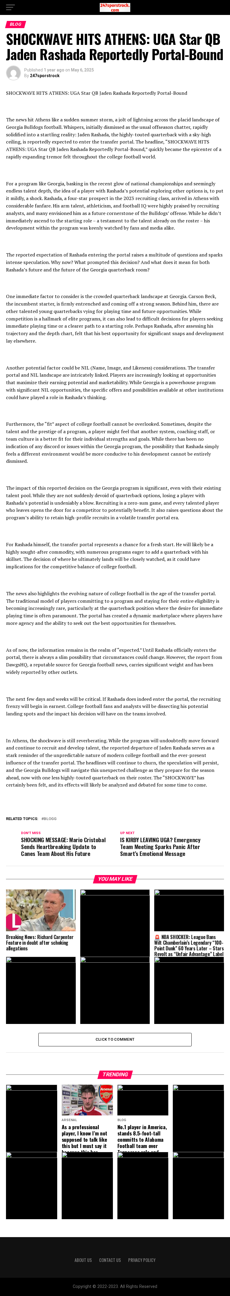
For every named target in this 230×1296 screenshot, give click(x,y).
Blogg (50, 819)
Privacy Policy (141, 1260)
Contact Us (110, 1260)
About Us (83, 1260)
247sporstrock (45, 75)
